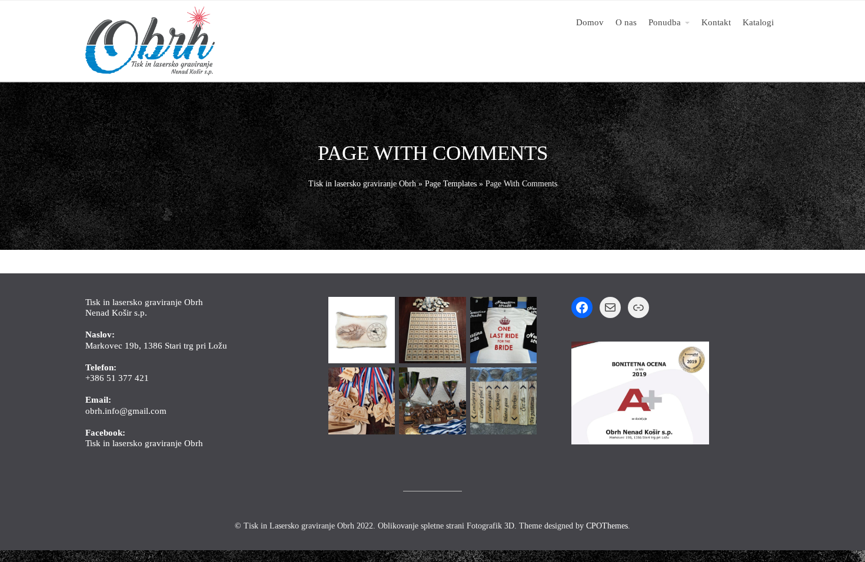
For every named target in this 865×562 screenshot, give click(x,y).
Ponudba (664, 22)
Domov (590, 22)
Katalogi (758, 22)
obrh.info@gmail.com (126, 411)
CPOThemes (607, 525)
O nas (626, 22)
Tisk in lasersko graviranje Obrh (362, 183)
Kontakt (716, 22)
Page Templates (451, 183)
